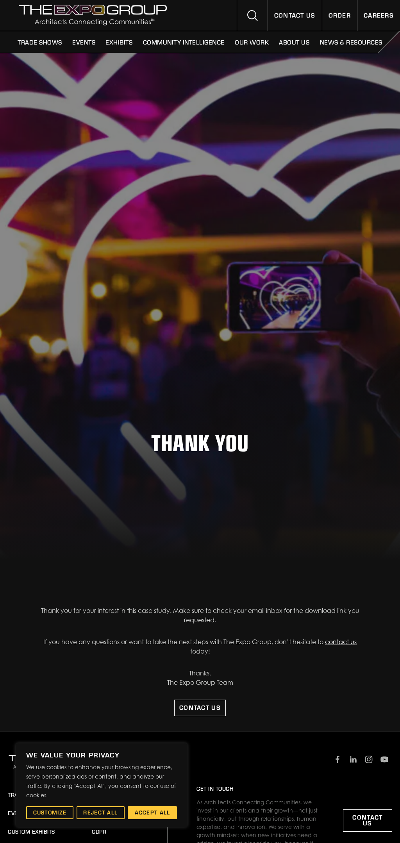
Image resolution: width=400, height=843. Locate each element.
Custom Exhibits (31, 831)
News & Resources (351, 42)
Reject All (100, 812)
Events (83, 42)
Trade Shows (40, 42)
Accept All (152, 812)
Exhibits (118, 42)
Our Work (252, 42)
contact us (341, 642)
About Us (294, 42)
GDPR (99, 831)
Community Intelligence (184, 42)
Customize (50, 812)
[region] (102, 785)
